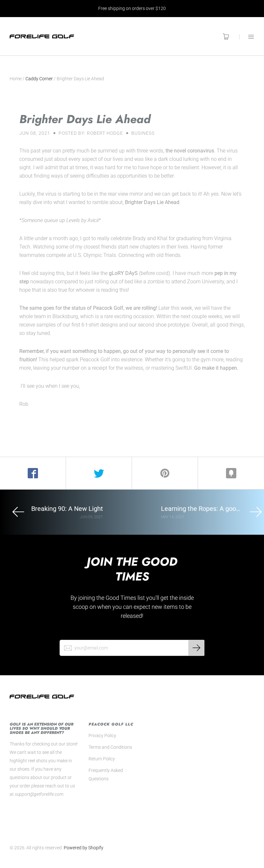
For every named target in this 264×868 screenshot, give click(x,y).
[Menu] (246, 36)
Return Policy (102, 758)
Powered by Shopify (83, 847)
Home (16, 78)
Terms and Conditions (110, 747)
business (143, 133)
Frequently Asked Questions (106, 774)
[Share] (33, 473)
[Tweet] (99, 473)
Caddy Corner (39, 78)
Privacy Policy (102, 735)
